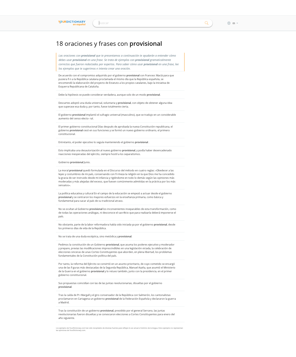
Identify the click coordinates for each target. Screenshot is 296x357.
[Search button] (206, 23)
